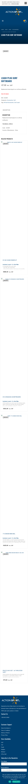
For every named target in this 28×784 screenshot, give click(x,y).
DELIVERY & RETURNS (7, 2)
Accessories (10, 100)
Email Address (5, 767)
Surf (15, 100)
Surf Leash (17, 102)
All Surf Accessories (9, 102)
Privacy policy (16, 781)
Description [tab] (6, 110)
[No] (26, 778)
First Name (4, 761)
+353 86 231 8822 (5, 717)
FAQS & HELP (16, 2)
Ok (10, 781)
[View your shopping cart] (25, 20)
